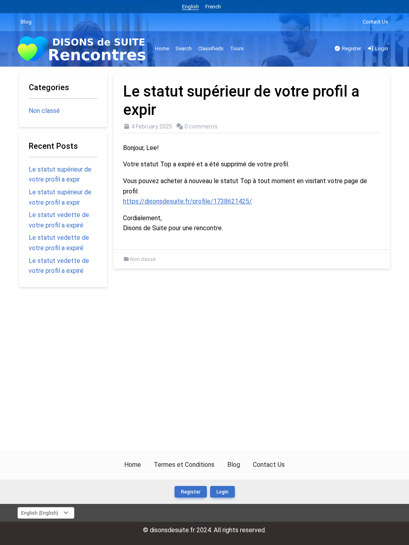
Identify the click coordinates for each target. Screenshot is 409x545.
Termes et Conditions (184, 464)
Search (183, 48)
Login (381, 48)
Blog (26, 22)
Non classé (142, 259)
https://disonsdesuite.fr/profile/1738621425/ (187, 201)
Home (162, 48)
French (213, 7)
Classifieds (211, 48)
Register (351, 48)
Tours (237, 48)
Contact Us (375, 22)
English (190, 7)
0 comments (201, 126)
